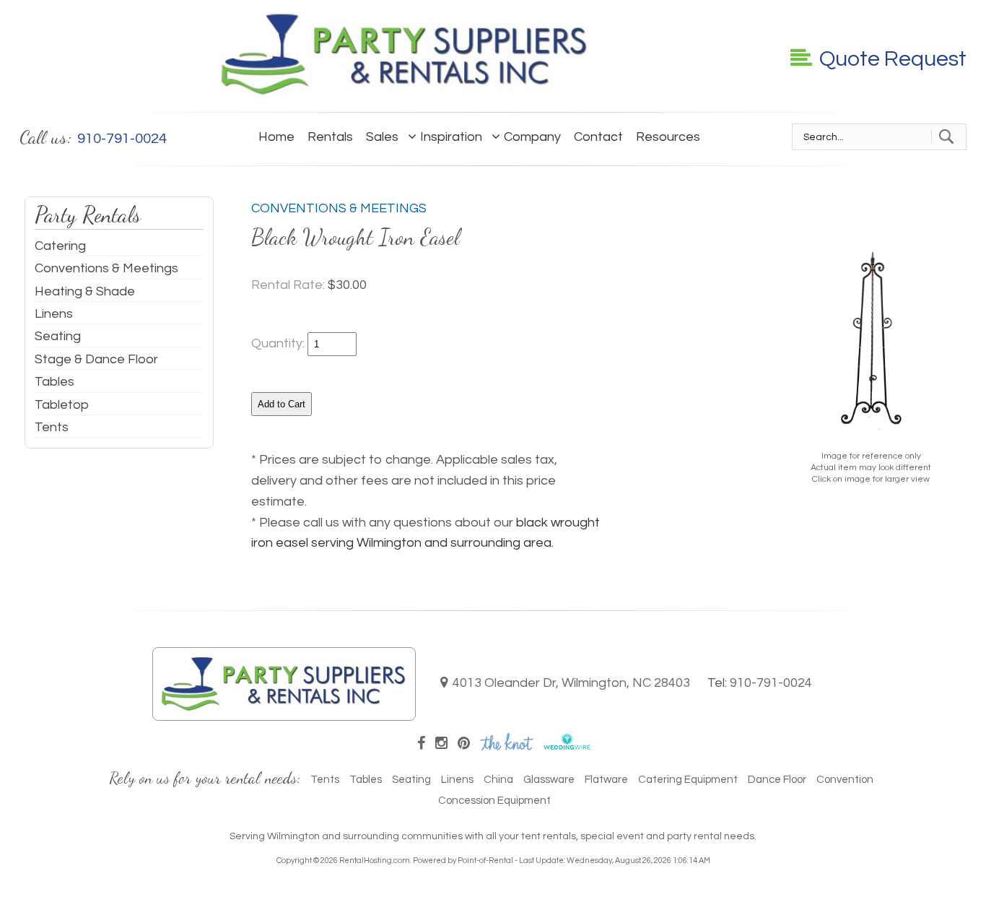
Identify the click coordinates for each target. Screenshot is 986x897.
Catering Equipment (688, 779)
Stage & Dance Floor (96, 359)
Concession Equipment (494, 800)
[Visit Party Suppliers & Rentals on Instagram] (441, 744)
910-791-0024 (771, 683)
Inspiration (451, 137)
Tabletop (62, 405)
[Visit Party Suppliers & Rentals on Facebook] (421, 744)
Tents (52, 427)
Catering (60, 246)
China (498, 779)
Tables (54, 382)
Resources (668, 137)
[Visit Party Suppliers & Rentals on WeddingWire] (567, 746)
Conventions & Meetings (106, 268)
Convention (844, 779)
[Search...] (946, 136)
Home (276, 137)
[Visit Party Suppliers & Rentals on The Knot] (506, 746)
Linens (54, 314)
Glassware (549, 779)
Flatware (606, 779)
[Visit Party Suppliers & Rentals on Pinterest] (464, 744)
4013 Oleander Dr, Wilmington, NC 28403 (571, 683)
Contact (598, 137)
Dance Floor (777, 779)
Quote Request (893, 59)
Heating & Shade (85, 291)
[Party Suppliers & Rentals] (404, 93)
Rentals (330, 137)
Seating (58, 336)
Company (532, 137)
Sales (382, 137)
